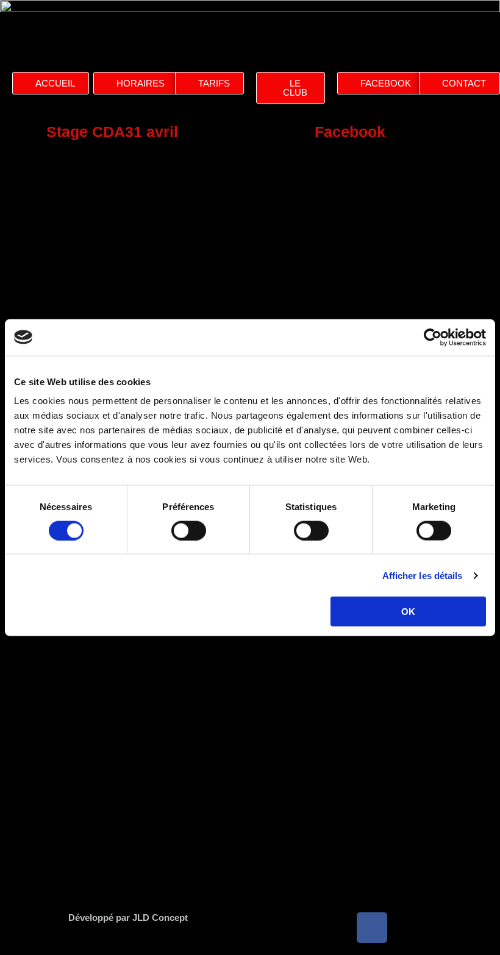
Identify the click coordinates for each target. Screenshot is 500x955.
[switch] (188, 530)
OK (408, 611)
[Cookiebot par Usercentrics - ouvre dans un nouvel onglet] (432, 337)
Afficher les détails (422, 575)
